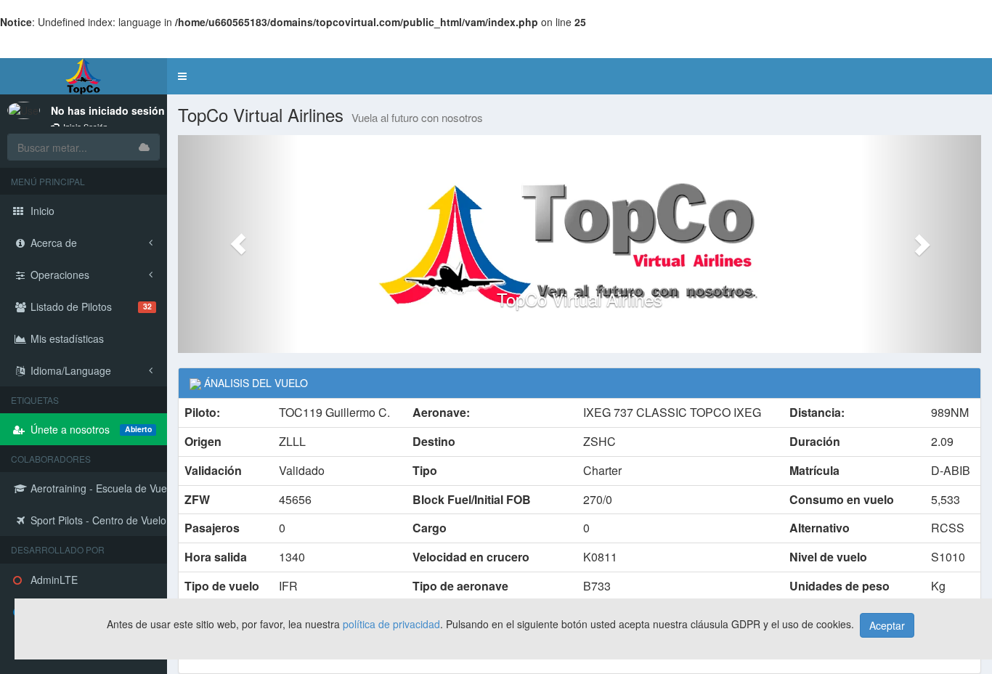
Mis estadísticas (66, 338)
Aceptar (887, 625)
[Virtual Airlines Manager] (83, 76)
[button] (182, 76)
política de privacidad (391, 624)
